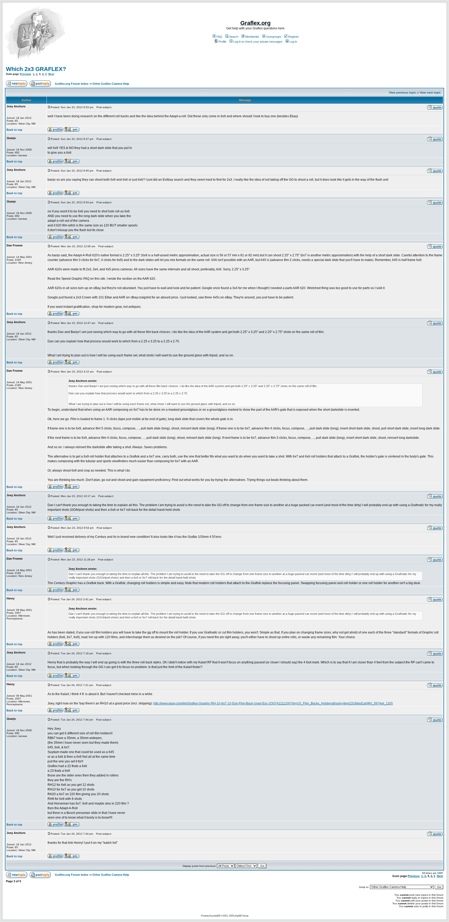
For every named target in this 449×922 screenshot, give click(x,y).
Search (233, 36)
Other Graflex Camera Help (111, 83)
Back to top (14, 129)
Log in (293, 41)
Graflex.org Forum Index (71, 83)
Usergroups (273, 36)
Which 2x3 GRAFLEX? (36, 69)
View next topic (430, 92)
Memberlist (252, 36)
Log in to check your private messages (257, 41)
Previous (25, 74)
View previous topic (402, 92)
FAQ (219, 36)
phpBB (216, 915)
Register (293, 36)
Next (51, 74)
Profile (222, 41)
